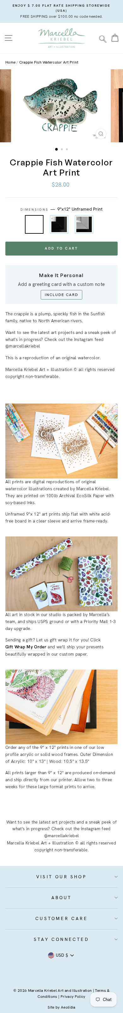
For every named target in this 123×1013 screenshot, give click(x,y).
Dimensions (61, 209)
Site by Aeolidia (61, 1007)
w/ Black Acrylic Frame (59, 224)
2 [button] (62, 149)
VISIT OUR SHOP (61, 877)
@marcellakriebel (61, 835)
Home (10, 62)
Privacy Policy (73, 996)
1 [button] (56, 149)
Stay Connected (61, 939)
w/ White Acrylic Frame (84, 224)
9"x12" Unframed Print (34, 224)
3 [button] (67, 149)
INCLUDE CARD (61, 294)
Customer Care (61, 918)
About (61, 897)
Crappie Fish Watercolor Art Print (48, 62)
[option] (61, 11)
